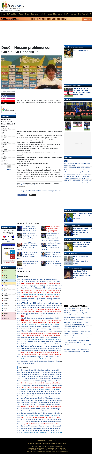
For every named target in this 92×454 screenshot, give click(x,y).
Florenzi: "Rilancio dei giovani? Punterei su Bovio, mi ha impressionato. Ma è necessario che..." (51, 335)
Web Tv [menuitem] (66, 14)
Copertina (67, 85)
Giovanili (67, 239)
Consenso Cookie (42, 440)
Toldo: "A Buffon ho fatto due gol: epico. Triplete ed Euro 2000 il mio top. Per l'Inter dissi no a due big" (53, 357)
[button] (9, 166)
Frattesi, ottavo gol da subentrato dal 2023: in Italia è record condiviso (43, 337)
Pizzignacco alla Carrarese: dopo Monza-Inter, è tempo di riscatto (41, 385)
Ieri (69, 161)
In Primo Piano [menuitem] (12, 14)
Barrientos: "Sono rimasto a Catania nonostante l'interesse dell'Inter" (42, 426)
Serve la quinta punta (27, 363)
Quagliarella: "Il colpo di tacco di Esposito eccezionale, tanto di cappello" (44, 374)
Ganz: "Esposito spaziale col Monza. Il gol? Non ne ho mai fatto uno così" (44, 417)
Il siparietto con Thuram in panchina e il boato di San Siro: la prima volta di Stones (49, 283)
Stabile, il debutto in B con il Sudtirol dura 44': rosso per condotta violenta (44, 419)
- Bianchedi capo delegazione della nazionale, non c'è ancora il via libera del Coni (50, 305)
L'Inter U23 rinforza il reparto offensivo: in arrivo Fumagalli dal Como (42, 333)
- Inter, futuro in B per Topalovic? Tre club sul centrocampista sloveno (44, 311)
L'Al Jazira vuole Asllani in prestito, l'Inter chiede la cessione (40, 322)
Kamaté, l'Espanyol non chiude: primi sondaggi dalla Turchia (40, 318)
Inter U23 (67, 268)
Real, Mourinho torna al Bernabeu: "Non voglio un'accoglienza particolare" (44, 288)
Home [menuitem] (3, 14)
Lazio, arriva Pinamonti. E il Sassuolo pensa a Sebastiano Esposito (42, 378)
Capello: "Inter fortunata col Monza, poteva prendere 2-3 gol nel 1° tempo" (44, 376)
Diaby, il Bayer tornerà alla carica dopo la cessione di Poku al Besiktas (43, 279)
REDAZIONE (38, 443)
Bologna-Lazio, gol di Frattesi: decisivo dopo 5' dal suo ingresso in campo (44, 406)
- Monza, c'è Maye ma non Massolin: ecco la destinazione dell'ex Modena (46, 348)
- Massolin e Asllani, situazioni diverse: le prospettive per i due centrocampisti (47, 346)
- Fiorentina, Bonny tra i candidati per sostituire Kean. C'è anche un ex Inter (48, 294)
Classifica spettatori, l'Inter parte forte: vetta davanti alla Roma (40, 309)
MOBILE (60, 443)
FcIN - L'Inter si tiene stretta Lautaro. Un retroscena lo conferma (82, 216)
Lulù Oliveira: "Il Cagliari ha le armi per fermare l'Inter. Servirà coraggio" (43, 404)
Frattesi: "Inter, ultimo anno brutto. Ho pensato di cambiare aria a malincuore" (45, 389)
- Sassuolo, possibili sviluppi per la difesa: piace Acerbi (40, 370)
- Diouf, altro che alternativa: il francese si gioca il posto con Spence (43, 342)
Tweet (33, 195)
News (23, 183)
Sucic (4, 156)
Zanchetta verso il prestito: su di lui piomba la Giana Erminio (40, 430)
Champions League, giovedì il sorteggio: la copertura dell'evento (29, 229)
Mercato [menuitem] (73, 14)
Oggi (65, 161)
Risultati (9, 169)
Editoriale (67, 47)
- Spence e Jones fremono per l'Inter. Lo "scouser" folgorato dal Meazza (45, 344)
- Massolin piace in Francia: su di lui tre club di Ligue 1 (41, 432)
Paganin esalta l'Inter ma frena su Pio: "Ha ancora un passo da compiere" (44, 411)
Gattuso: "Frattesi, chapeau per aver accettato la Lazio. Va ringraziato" (43, 387)
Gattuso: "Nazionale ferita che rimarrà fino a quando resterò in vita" (53, 264)
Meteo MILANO (8, 245)
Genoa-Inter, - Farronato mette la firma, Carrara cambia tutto (81, 245)
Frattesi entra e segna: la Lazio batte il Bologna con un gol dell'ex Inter (43, 402)
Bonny (4, 154)
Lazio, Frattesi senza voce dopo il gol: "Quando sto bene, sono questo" (43, 398)
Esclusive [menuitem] (43, 14)
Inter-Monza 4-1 (70, 118)
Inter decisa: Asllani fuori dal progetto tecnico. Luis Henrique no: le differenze (45, 292)
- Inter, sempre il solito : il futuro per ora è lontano (43, 314)
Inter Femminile (69, 254)
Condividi (23, 195)
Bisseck (5, 130)
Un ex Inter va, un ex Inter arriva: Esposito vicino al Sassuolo (40, 326)
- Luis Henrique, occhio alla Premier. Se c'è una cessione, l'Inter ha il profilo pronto (48, 359)
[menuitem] (90, 14)
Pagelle (66, 225)
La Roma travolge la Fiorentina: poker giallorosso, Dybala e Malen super (44, 381)
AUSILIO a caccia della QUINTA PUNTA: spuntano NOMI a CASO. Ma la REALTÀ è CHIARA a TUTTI (55, 320)
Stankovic (5, 163)
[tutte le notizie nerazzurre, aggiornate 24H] (12, 5)
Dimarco (5, 147)
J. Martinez (6, 128)
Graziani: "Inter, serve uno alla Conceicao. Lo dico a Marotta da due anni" (44, 400)
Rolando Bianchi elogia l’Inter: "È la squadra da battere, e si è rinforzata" (54, 254)
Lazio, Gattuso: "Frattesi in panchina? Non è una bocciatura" (40, 424)
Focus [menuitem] (21, 14)
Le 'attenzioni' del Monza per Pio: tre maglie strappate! (53, 229)
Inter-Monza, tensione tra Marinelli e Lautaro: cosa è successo (42, 316)
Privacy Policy (52, 440)
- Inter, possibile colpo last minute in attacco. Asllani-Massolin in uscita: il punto (47, 383)
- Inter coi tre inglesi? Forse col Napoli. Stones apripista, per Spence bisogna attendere (50, 354)
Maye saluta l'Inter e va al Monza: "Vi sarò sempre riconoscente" (41, 290)
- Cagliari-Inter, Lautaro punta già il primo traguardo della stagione (44, 331)
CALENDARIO (46, 443)
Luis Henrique (6, 161)
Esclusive (67, 210)
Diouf (4, 137)
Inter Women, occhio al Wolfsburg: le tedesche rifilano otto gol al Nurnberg (44, 409)
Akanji (4, 133)
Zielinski (5, 144)
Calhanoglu (6, 142)
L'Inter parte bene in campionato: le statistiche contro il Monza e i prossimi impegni (47, 361)
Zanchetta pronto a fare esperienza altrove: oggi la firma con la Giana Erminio (45, 329)
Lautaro (5, 149)
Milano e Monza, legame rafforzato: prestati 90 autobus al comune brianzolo (45, 393)
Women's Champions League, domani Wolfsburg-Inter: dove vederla (42, 299)
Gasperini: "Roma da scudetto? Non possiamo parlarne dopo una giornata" (44, 372)
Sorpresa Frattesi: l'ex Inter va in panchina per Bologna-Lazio (40, 428)
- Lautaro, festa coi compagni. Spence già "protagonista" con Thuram (44, 352)
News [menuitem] (27, 14)
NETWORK (31, 443)
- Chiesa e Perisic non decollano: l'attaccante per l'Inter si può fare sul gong (46, 339)
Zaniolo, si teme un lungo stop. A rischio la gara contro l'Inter (29, 236)
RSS (64, 443)
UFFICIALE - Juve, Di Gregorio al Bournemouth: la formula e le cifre (42, 303)
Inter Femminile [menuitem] (83, 14)
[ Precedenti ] (8, 241)
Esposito (5, 151)
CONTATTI (54, 443)
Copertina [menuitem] (34, 14)
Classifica (5, 267)
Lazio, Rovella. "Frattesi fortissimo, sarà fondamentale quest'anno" (42, 421)
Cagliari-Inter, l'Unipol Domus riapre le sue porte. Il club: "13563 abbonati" (44, 281)
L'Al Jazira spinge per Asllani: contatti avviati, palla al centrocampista (42, 324)
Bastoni (5, 135)
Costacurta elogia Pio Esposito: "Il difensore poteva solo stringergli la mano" (45, 413)
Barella (5, 140)
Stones (5, 158)
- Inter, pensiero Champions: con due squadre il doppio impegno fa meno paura (47, 350)
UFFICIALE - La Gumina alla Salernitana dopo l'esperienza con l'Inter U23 (44, 301)
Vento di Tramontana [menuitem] (55, 14)
